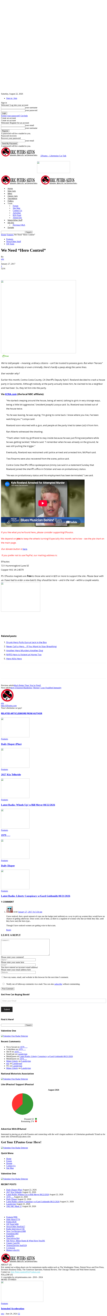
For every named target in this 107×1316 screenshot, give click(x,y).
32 (19, 1314)
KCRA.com (11, 394)
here (25, 548)
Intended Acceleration (12, 1308)
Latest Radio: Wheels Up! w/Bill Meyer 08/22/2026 (28, 804)
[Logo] (21, 184)
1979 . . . (5, 835)
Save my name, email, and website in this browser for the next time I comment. (36, 977)
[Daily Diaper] (15, 858)
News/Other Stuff (15, 220)
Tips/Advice (12, 198)
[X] (14, 272)
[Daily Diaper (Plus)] (15, 736)
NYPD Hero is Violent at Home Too (23, 654)
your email (29, 125)
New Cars (12, 191)
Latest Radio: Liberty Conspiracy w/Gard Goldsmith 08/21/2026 (35, 896)
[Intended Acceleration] (22, 1301)
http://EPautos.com (9, 705)
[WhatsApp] (33, 272)
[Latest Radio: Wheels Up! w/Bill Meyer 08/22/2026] (15, 797)
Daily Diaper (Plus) (11, 744)
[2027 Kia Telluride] (15, 767)
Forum (15, 206)
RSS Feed (17, 215)
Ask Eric (11, 222)
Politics (11, 201)
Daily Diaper (8, 865)
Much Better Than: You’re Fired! (27, 685)
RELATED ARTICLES (10, 713)
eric (2, 259)
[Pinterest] (24, 272)
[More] (43, 272)
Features (10, 235)
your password (31, 110)
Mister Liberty (12, 1061)
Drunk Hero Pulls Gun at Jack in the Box (26, 642)
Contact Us (17, 210)
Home (10, 188)
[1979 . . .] (15, 828)
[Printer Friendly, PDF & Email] (5, 356)
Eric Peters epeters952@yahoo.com (25, 1272)
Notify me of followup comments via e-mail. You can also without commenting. (43, 984)
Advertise (17, 213)
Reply (8, 930)
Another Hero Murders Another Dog (24, 650)
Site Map (16, 208)
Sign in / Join (11, 98)
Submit (7, 1009)
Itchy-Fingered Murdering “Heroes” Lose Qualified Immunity (36, 688)
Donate (11, 227)
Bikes (10, 193)
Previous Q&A (19, 225)
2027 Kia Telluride (11, 774)
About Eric (17, 217)
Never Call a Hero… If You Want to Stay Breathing (31, 646)
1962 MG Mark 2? (14, 1206)
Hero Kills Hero (14, 658)
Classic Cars (13, 196)
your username (31, 107)
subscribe (58, 984)
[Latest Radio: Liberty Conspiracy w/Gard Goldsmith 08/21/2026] (15, 888)
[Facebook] (5, 272)
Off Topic (10, 244)
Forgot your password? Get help (14, 116)
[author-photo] (7, 701)
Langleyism (22, 1054)
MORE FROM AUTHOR (31, 713)
